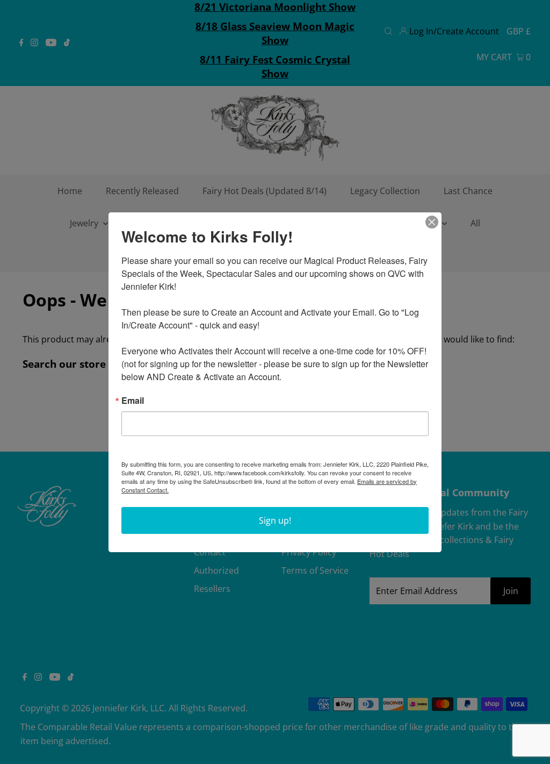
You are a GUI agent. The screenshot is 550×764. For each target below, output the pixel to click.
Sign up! (275, 520)
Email (132, 400)
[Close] (431, 222)
